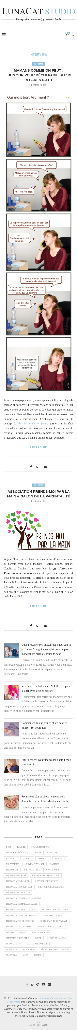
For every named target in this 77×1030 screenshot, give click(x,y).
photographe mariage (18, 892)
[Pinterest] (37, 984)
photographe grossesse (19, 887)
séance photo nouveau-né (55, 949)
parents (54, 864)
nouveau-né (12, 864)
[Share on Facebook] (31, 467)
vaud (25, 955)
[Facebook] (27, 984)
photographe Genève (46, 881)
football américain (17, 853)
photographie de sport (18, 927)
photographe (53, 870)
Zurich (37, 955)
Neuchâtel (60, 858)
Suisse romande (56, 938)
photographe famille (17, 881)
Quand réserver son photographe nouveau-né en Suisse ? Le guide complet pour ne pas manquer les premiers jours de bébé (46, 649)
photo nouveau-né (16, 932)
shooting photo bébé (17, 938)
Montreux (43, 858)
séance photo (13, 944)
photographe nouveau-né (56, 910)
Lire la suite (38, 447)
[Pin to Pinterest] (37, 467)
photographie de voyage (50, 927)
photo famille (32, 870)
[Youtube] (43, 984)
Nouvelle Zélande (34, 864)
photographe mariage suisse (22, 904)
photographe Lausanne (51, 887)
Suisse (38, 938)
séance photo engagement (20, 949)
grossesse (53, 853)
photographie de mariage (20, 921)
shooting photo (40, 932)
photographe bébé (16, 875)
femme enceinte (40, 847)
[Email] (49, 984)
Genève (37, 853)
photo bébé (12, 870)
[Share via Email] (45, 467)
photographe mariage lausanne (23, 898)
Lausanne (11, 858)
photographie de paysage (53, 921)
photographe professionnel (21, 915)
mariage (27, 858)
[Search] (73, 35)
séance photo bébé (37, 944)
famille (21, 847)
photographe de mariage (45, 875)
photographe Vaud (53, 915)
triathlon (11, 955)
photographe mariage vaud (21, 910)
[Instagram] (32, 984)
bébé (8, 847)
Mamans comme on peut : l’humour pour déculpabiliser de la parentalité (39, 75)
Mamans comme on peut (31, 423)
